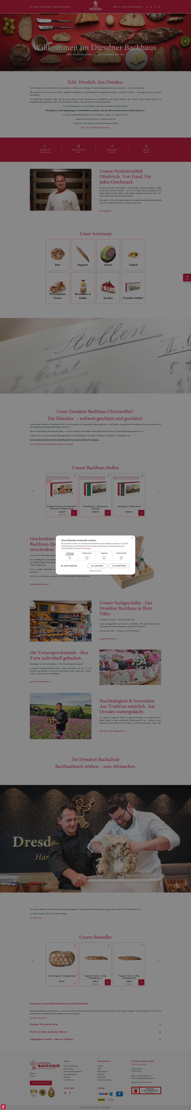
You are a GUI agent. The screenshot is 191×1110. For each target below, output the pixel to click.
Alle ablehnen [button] (97, 566)
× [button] (132, 538)
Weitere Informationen (83, 548)
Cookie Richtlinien (95, 571)
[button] (69, 566)
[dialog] (95, 555)
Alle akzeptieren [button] (119, 566)
